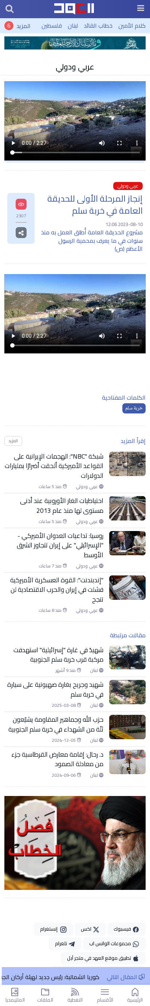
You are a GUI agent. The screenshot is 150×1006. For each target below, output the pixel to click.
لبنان (73, 25)
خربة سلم (134, 408)
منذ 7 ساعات (51, 566)
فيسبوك (123, 929)
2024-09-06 (64, 775)
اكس (86, 929)
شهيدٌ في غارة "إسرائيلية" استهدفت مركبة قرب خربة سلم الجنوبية (58, 655)
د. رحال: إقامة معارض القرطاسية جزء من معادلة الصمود (57, 759)
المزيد (23, 25)
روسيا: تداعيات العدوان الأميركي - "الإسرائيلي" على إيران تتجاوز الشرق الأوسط (60, 545)
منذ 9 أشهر (66, 670)
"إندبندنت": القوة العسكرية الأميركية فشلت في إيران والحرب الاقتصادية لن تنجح (56, 589)
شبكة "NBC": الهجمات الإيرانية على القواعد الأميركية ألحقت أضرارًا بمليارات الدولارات (54, 466)
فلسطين (52, 25)
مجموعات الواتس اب (110, 943)
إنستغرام (50, 929)
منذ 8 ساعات (51, 610)
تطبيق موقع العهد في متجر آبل (99, 958)
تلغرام (61, 943)
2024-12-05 (64, 740)
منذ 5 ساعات (51, 486)
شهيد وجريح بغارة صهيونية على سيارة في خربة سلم (55, 689)
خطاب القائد (98, 25)
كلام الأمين (132, 25)
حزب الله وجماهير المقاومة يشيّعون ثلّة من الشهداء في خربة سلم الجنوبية (55, 724)
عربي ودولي (75, 66)
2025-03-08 (64, 705)
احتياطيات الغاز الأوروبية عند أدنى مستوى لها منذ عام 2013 (61, 505)
